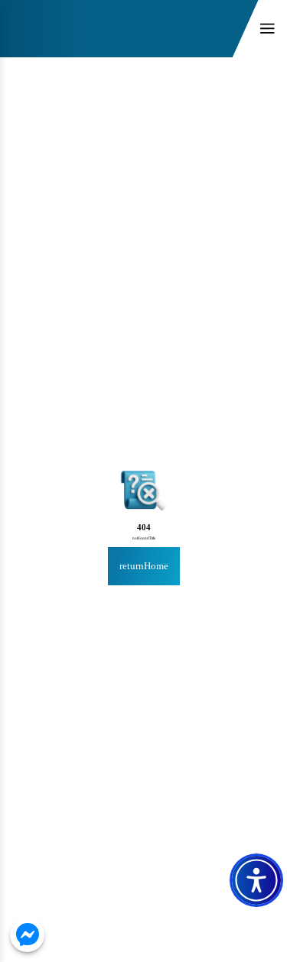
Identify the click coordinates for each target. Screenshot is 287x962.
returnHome (143, 566)
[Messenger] (27, 935)
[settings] (256, 880)
